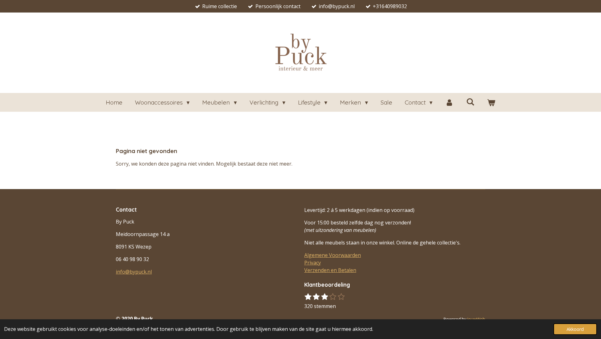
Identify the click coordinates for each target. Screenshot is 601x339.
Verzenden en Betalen (330, 270)
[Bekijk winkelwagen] (491, 102)
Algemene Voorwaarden (332, 255)
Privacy (312, 262)
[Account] (449, 102)
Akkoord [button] (575, 329)
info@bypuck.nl (134, 271)
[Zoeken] (470, 101)
